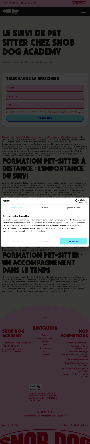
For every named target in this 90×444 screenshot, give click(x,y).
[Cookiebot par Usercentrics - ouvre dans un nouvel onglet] (77, 201)
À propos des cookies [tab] (74, 208)
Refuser (16, 241)
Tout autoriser (73, 241)
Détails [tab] (45, 208)
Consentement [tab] (16, 208)
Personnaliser (43, 241)
